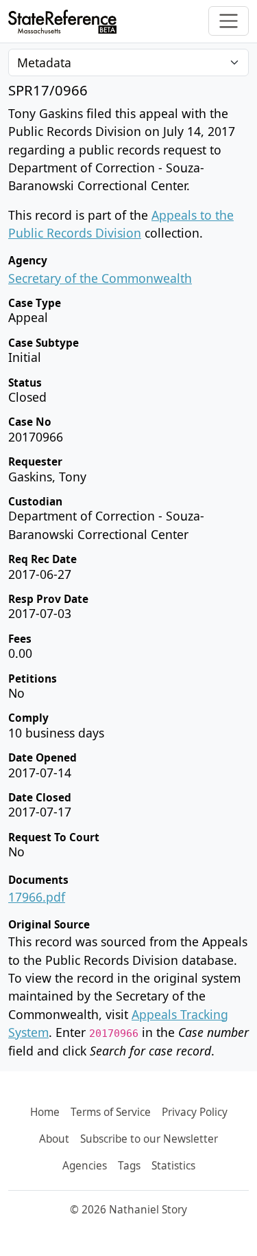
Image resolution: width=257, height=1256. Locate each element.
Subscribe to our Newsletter (149, 1139)
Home (45, 1112)
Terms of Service (111, 1112)
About (54, 1139)
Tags (129, 1165)
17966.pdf (36, 897)
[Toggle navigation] (228, 21)
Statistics (173, 1165)
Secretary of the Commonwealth (100, 278)
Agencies (84, 1165)
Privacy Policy (195, 1112)
